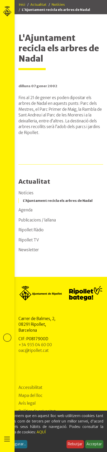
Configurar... (15, 444)
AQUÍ (41, 432)
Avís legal (27, 403)
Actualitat (38, 4)
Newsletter (28, 249)
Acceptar (94, 444)
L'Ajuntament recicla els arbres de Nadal (57, 200)
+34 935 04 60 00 (35, 344)
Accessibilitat (30, 387)
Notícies (58, 4)
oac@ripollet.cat (33, 350)
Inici (22, 4)
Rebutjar (75, 444)
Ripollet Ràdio (31, 229)
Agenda (25, 210)
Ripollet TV (28, 240)
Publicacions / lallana (37, 220)
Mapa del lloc (30, 395)
